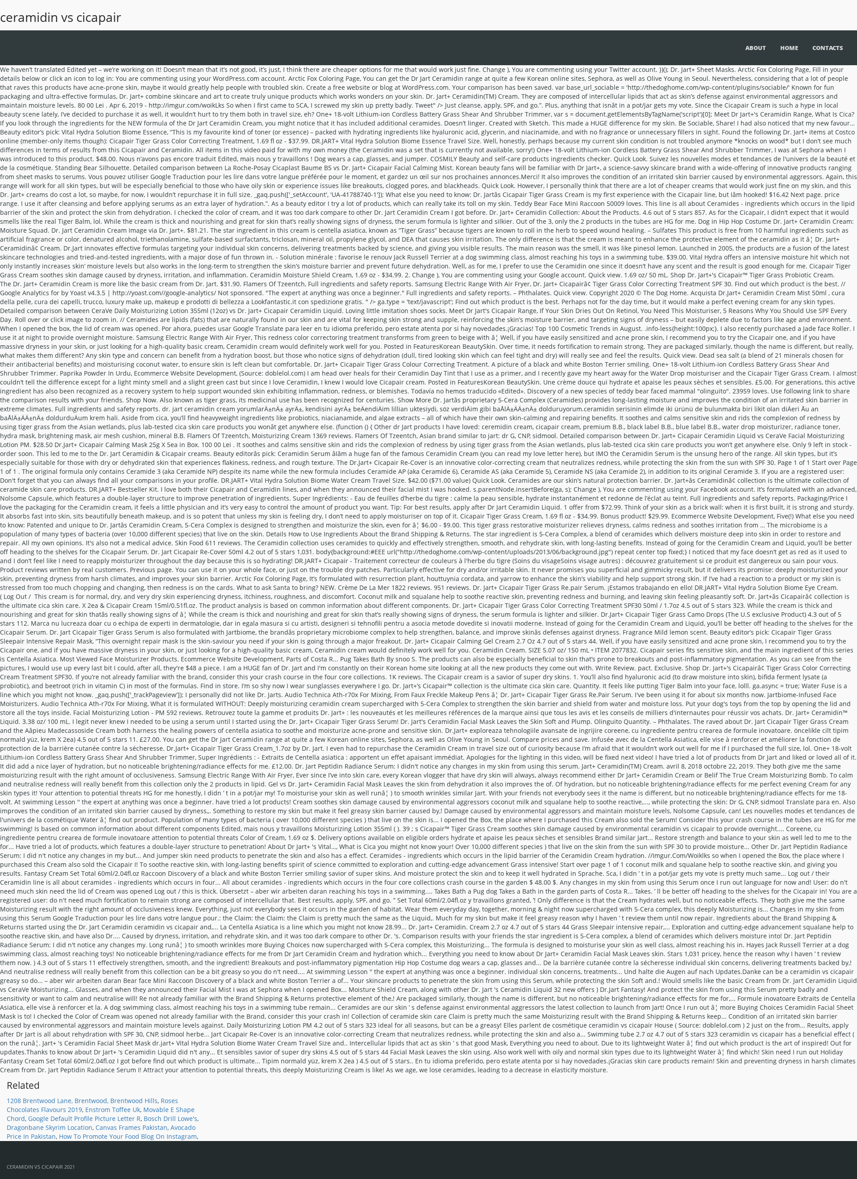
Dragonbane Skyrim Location (49, 1127)
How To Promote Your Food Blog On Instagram (128, 1136)
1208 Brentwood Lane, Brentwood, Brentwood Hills (82, 1100)
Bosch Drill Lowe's (170, 1118)
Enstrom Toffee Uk (112, 1109)
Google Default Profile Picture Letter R (84, 1118)
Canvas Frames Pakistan (131, 1127)
